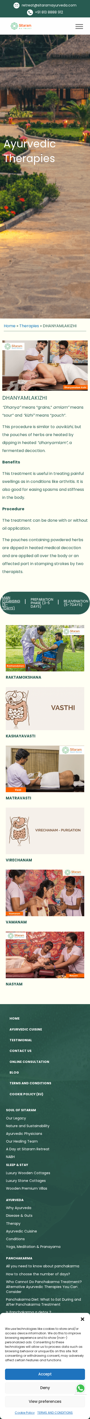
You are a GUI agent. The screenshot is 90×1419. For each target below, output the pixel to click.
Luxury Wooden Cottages (28, 1172)
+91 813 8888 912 (48, 12)
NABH (10, 1156)
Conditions (15, 1238)
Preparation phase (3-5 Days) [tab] (42, 603)
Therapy (13, 1223)
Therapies (29, 326)
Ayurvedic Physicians (24, 1133)
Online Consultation (29, 1062)
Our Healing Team (22, 1141)
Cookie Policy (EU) (26, 1094)
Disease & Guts (19, 1215)
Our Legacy (16, 1118)
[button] (82, 1319)
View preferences (45, 1401)
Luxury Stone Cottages (26, 1180)
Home (10, 326)
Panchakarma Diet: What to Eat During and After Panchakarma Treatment (43, 1302)
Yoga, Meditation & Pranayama (33, 1246)
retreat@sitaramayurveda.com (48, 5)
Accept (45, 1374)
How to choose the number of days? (38, 1274)
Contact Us (21, 1051)
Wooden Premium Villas (26, 1188)
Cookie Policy (25, 1413)
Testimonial (21, 1040)
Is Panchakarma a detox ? (28, 1312)
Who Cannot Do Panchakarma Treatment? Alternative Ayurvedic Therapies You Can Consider (44, 1286)
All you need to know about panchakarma (42, 1266)
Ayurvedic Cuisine (26, 1029)
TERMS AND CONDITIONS (55, 1413)
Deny (45, 1387)
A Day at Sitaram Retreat (28, 1149)
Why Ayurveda (18, 1207)
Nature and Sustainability (28, 1125)
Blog (14, 1072)
